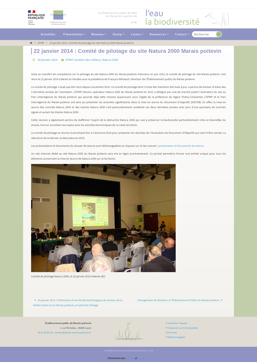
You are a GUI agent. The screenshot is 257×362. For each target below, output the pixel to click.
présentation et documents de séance (181, 146)
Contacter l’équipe (177, 323)
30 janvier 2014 (48, 60)
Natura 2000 (110, 60)
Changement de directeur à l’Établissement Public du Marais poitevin (178, 300)
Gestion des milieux (87, 60)
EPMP (41, 43)
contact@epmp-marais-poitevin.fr (72, 332)
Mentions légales (176, 337)
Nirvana (130, 358)
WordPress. (143, 358)
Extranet (172, 332)
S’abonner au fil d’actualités (182, 328)
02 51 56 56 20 (45, 332)
